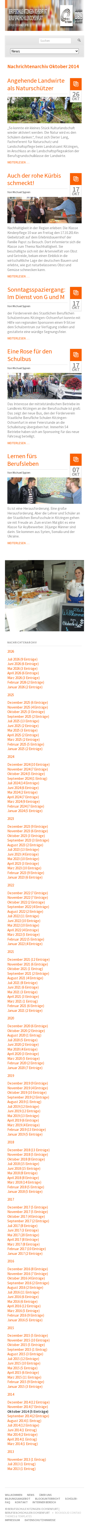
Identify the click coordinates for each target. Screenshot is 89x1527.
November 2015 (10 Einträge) (28, 1340)
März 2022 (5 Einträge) (23, 934)
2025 (10, 695)
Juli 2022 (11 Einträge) (23, 916)
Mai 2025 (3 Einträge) (22, 730)
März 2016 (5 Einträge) (23, 1310)
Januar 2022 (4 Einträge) (24, 944)
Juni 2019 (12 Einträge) (23, 1111)
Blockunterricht (47, 1498)
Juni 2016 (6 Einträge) (23, 1296)
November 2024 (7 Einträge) (27, 769)
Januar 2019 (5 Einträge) (24, 1134)
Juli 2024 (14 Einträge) (23, 783)
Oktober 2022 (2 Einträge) (26, 902)
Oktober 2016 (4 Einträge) (26, 1278)
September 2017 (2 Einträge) (28, 1221)
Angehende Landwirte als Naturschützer (36, 84)
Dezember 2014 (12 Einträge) (28, 1402)
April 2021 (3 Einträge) (23, 996)
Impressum (12, 1520)
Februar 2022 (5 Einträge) (25, 939)
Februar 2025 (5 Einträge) (25, 744)
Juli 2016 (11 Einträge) (23, 1292)
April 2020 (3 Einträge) (23, 1053)
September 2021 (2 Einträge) (28, 973)
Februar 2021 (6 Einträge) (25, 1006)
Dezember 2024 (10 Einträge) (28, 764)
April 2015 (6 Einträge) (23, 1372)
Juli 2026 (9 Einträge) (22, 659)
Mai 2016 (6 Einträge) (22, 1301)
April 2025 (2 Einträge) (23, 735)
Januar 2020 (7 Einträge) (24, 1068)
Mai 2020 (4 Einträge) (22, 1049)
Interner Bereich (44, 1502)
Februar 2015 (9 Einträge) (25, 1382)
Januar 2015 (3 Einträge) (24, 1386)
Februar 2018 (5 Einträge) (25, 1187)
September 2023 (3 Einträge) (28, 840)
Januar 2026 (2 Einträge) (24, 687)
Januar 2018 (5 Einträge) (24, 1191)
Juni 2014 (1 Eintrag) (22, 1430)
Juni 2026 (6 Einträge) (23, 663)
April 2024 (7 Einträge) (23, 797)
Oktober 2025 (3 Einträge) (26, 711)
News (30, 1495)
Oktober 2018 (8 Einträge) (26, 1159)
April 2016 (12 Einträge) (24, 1306)
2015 (10, 1328)
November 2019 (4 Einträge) (27, 1088)
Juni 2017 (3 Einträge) (23, 1230)
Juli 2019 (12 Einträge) (23, 1106)
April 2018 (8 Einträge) (23, 1177)
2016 (10, 1261)
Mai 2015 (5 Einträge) (22, 1368)
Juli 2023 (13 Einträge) (23, 849)
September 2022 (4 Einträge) (28, 906)
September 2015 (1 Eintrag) (27, 1349)
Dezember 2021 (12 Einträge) (28, 959)
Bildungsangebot (17, 1498)
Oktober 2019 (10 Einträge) (27, 1092)
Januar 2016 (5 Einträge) (24, 1320)
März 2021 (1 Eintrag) (22, 1001)
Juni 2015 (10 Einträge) (23, 1363)
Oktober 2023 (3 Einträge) (26, 835)
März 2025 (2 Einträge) (23, 739)
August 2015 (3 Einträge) (25, 1354)
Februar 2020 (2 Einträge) (25, 1063)
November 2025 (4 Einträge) (27, 707)
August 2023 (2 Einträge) (25, 845)
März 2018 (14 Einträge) (24, 1182)
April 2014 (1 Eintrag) (22, 1439)
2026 (10, 651)
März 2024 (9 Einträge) (23, 801)
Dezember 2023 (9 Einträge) (27, 826)
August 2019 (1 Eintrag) (24, 1101)
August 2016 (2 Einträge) (25, 1287)
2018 (10, 1142)
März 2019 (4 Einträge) (23, 1125)
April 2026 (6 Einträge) (23, 673)
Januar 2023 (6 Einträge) (24, 877)
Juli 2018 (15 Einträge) (23, 1163)
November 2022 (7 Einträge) (27, 897)
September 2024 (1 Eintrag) (27, 778)
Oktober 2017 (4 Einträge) (26, 1216)
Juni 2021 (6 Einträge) (23, 987)
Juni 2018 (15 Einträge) (23, 1168)
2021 (10, 951)
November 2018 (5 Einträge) (27, 1154)
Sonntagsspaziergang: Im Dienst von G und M (36, 293)
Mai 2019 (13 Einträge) (23, 1115)
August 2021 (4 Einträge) (25, 978)
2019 (10, 1075)
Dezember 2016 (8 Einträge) (27, 1269)
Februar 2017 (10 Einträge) (26, 1248)
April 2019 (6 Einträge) (23, 1120)
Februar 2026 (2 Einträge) (25, 682)
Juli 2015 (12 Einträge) (23, 1358)
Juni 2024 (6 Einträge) (23, 787)
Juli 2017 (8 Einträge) (22, 1225)
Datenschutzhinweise (40, 1520)
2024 (10, 756)
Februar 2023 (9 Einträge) (25, 873)
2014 (10, 1394)
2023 (10, 818)
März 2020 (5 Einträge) (23, 1058)
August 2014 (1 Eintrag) (24, 1420)
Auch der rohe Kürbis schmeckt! (34, 179)
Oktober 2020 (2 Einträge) (26, 1030)
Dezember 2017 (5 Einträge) (27, 1207)
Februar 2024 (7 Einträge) (25, 806)
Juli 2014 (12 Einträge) (23, 1425)
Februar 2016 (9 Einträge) (25, 1315)
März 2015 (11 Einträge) (24, 1377)
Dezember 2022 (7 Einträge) (27, 893)
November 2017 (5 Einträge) (27, 1211)
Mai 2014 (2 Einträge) (22, 1434)
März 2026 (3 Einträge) (23, 677)
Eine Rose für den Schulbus (29, 355)
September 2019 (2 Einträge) (28, 1097)
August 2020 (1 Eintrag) (24, 1035)
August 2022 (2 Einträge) (25, 911)
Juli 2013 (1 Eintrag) (21, 1464)
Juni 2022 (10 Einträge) (23, 920)
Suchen (79, 40)
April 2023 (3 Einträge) (23, 863)
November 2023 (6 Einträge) (27, 831)
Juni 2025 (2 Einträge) (23, 725)
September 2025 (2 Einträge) (28, 716)
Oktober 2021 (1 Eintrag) (25, 968)
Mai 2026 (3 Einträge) (22, 668)
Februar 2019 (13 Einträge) (26, 1129)
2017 (10, 1199)
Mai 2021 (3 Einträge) (22, 992)
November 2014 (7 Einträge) (27, 1406)
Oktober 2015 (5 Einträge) (26, 1344)
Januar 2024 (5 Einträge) (24, 811)
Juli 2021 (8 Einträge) (22, 982)
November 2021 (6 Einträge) (27, 964)
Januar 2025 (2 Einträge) (24, 749)
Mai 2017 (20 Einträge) (23, 1235)
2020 (10, 1018)
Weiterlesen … (18, 162)
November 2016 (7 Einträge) (27, 1273)
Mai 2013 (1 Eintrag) (21, 1468)
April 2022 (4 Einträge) (23, 930)
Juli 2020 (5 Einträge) (22, 1040)
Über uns (45, 1495)
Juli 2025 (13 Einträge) (23, 721)
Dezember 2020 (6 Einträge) (27, 1026)
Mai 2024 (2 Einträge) (22, 792)
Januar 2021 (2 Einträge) (24, 1010)
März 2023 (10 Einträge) (24, 868)
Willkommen (13, 1495)
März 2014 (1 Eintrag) (22, 1443)
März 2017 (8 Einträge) (23, 1244)
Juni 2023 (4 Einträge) (23, 854)
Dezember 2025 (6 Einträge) (27, 702)
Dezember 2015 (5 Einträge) (27, 1335)
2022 (10, 885)
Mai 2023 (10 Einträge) (23, 858)
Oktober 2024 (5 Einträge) (26, 773)
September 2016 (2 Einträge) (28, 1283)
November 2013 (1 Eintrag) (26, 1459)
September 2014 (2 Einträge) (28, 1416)
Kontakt (21, 1502)
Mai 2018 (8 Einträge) (22, 1173)
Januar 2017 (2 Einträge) (24, 1253)
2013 (10, 1451)
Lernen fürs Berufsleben (23, 459)
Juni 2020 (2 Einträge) (23, 1044)
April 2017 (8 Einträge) (23, 1239)
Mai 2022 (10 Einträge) (23, 925)
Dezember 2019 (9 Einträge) (27, 1083)
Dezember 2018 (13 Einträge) (28, 1150)
